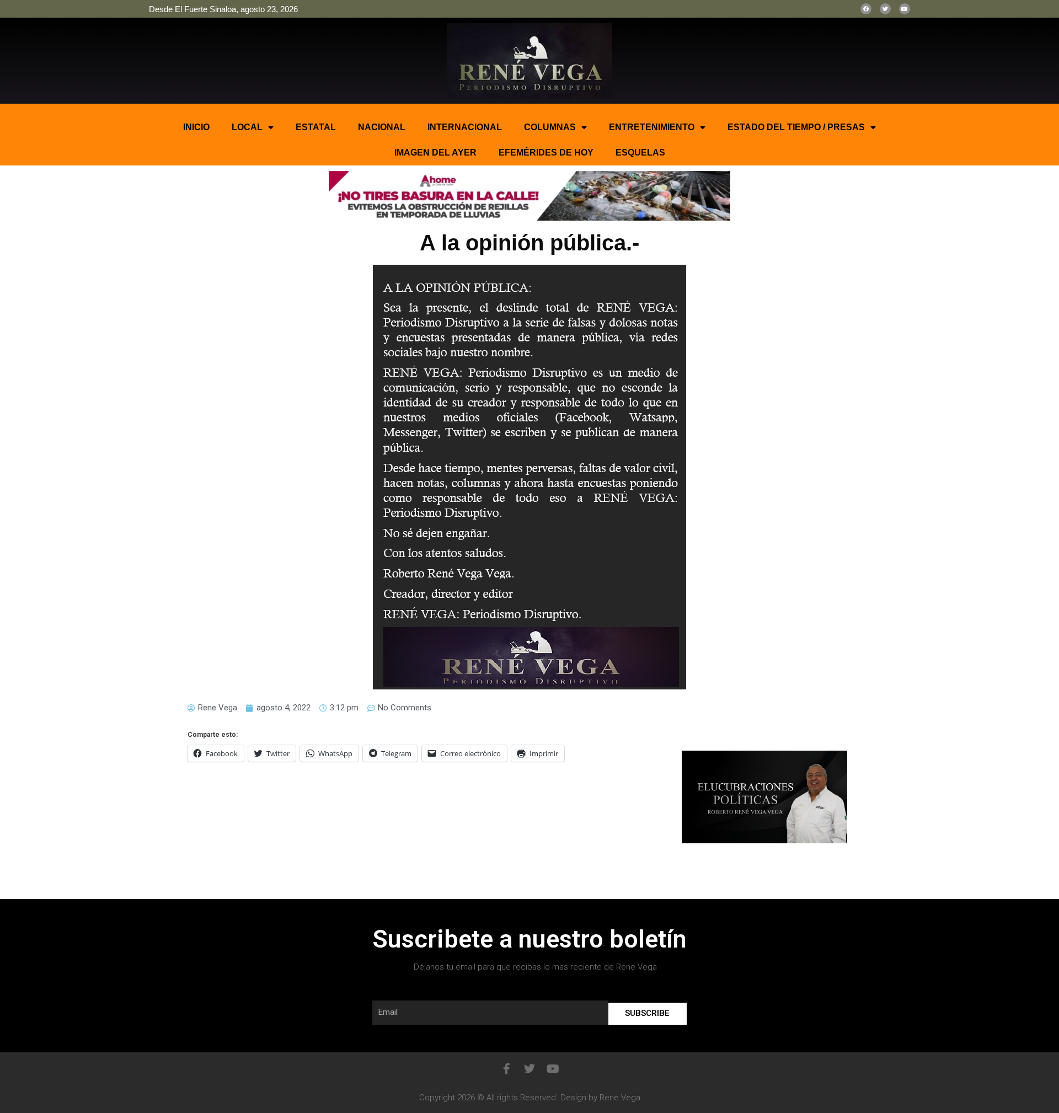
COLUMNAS (550, 127)
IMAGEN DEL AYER (435, 152)
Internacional (464, 127)
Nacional (381, 127)
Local (247, 127)
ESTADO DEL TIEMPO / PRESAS (796, 127)
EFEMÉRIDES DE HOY (546, 152)
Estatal (316, 127)
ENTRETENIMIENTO (651, 127)
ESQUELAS (640, 152)
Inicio (196, 127)
